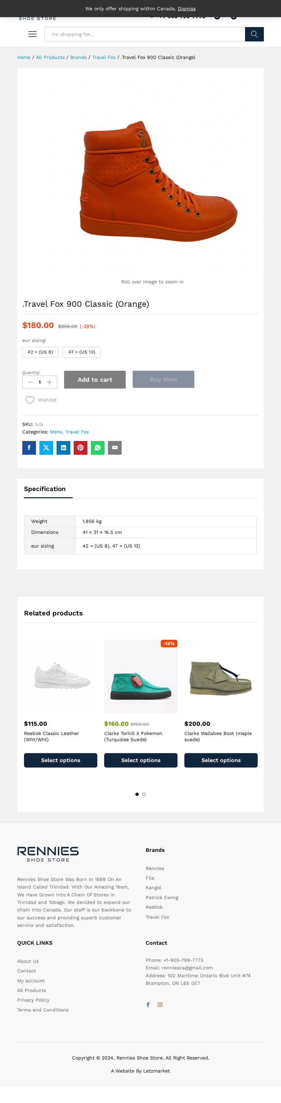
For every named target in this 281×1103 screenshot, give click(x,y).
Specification (45, 489)
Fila (150, 878)
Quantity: (31, 372)
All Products (31, 990)
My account (31, 980)
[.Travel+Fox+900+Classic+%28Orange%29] (46, 448)
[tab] (48, 492)
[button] (40, 352)
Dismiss (187, 8)
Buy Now (163, 379)
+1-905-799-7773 (183, 960)
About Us (28, 961)
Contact (26, 970)
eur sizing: (34, 340)
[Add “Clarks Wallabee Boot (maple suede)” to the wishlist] (229, 709)
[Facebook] (148, 1005)
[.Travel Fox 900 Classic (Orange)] (29, 448)
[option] (61, 710)
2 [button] (144, 794)
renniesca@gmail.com (187, 967)
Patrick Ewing (162, 897)
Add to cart (95, 379)
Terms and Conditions (43, 1010)
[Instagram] (160, 1005)
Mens (56, 431)
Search (254, 34)
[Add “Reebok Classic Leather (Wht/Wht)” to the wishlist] (68, 709)
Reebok (154, 907)
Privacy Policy (33, 1000)
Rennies (155, 868)
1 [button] (137, 794)
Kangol (153, 887)
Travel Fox (77, 431)
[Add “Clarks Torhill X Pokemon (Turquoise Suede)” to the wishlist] (149, 709)
